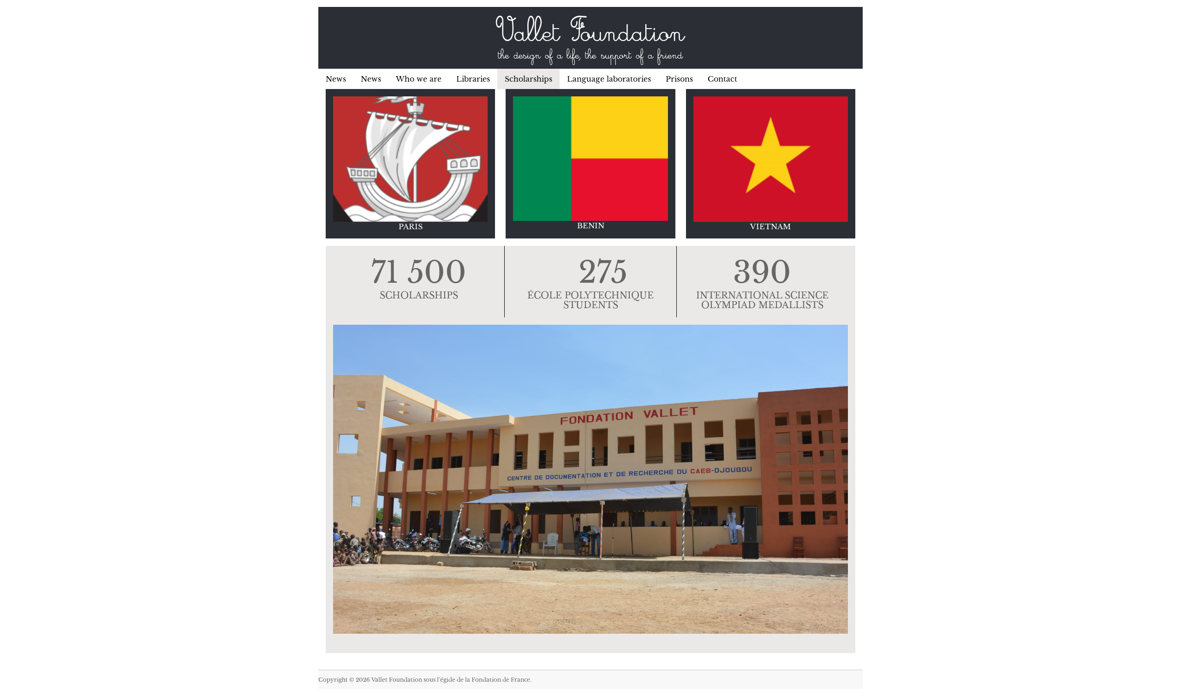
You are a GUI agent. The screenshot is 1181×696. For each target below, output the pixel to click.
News (336, 78)
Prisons (679, 78)
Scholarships (528, 78)
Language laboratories (609, 78)
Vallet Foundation (590, 34)
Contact (722, 78)
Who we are (418, 78)
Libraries (473, 78)
